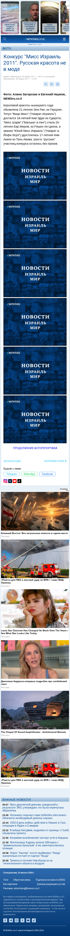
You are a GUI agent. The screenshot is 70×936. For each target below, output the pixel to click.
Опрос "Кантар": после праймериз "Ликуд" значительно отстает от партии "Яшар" (31, 854)
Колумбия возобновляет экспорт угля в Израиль (39, 837)
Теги (5, 879)
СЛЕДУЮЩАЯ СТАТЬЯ (54, 461)
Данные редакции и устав (51, 884)
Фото (6, 48)
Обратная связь (22, 879)
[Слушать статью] (61, 84)
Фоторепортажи (12, 461)
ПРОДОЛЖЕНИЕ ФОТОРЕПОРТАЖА (35, 448)
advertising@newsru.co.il (26, 888)
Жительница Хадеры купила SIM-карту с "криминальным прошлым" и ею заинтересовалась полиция (33, 845)
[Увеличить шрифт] (51, 84)
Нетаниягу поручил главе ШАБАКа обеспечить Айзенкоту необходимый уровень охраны (34, 816)
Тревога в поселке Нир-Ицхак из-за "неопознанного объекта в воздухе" (27, 862)
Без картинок (10, 884)
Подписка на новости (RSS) (50, 879)
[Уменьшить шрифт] (45, 84)
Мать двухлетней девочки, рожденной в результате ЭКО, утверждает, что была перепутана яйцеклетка (33, 807)
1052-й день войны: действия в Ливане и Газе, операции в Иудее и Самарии (34, 824)
